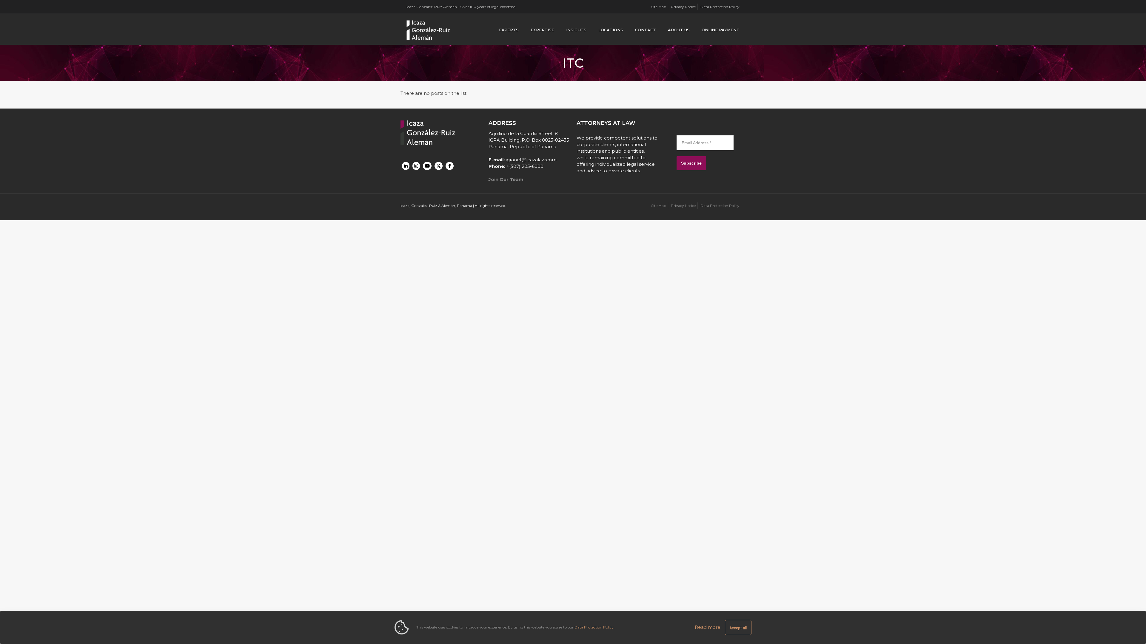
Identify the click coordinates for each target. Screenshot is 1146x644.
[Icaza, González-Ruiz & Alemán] (428, 29)
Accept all (738, 627)
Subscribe (691, 163)
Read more (707, 627)
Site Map (658, 6)
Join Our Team (506, 179)
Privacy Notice (683, 6)
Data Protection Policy (720, 6)
